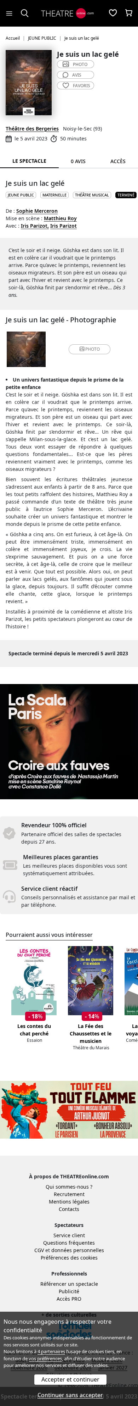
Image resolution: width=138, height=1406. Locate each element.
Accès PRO (69, 1298)
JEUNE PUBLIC (21, 195)
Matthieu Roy (60, 218)
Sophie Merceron (37, 210)
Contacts (69, 1209)
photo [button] (92, 349)
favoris (81, 86)
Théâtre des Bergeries (32, 128)
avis (76, 75)
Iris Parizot (63, 225)
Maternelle (54, 195)
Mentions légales (69, 1201)
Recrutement (69, 1194)
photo (80, 64)
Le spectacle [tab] (29, 160)
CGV (39, 1250)
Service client (69, 1235)
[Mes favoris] (113, 13)
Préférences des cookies (69, 1257)
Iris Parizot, (35, 225)
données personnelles (77, 1250)
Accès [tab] (118, 161)
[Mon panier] (128, 13)
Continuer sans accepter (70, 1395)
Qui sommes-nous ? (69, 1186)
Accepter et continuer (70, 1379)
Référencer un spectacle (69, 1283)
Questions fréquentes (69, 1242)
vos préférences (45, 1358)
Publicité (69, 1291)
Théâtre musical (92, 195)
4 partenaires (51, 1351)
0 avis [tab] (78, 161)
